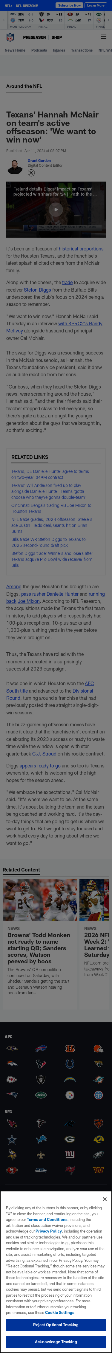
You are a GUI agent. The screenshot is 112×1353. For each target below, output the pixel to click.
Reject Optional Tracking (56, 1324)
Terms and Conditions (47, 1219)
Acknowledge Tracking (56, 1341)
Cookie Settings (59, 1312)
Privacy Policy (49, 1231)
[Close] (104, 1199)
